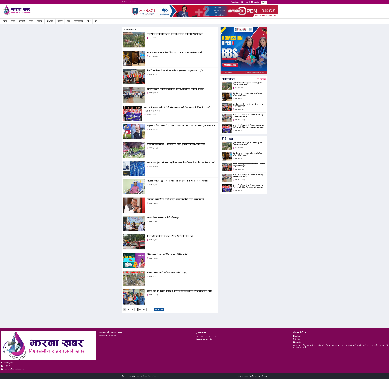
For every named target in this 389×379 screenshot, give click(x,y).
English (264, 2)
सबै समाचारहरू (261, 79)
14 (140, 309)
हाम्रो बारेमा (132, 376)
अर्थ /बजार (50, 21)
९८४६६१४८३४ (7, 366)
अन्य (96, 21)
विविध (31, 21)
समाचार (39, 21)
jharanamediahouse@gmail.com (14, 369)
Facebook (297, 336)
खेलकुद (60, 21)
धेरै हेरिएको (227, 139)
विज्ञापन (124, 376)
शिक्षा (88, 21)
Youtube (298, 342)
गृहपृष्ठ (5, 21)
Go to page (159, 309)
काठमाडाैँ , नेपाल (8, 363)
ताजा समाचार (228, 79)
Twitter (297, 339)
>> (144, 309)
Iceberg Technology (261, 376)
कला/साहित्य (78, 21)
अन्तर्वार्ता (22, 21)
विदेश (68, 21)
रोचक (13, 21)
